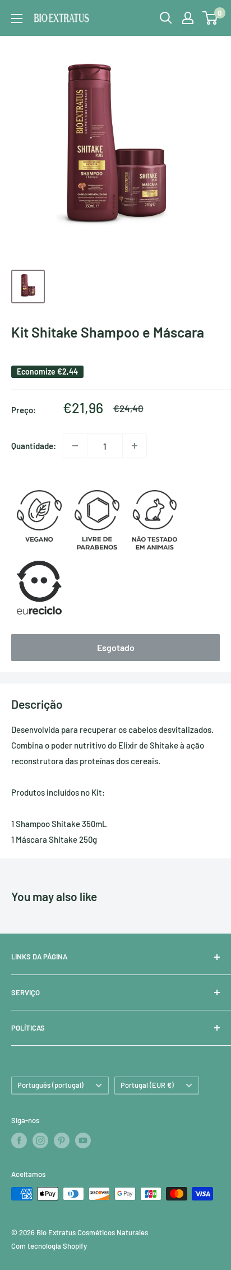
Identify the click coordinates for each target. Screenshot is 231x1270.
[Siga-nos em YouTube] (83, 1140)
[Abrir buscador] (166, 18)
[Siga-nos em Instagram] (40, 1140)
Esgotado (116, 647)
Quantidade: (33, 446)
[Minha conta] (187, 18)
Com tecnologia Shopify (49, 1245)
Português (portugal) (50, 1084)
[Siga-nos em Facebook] (19, 1140)
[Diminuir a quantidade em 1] (75, 446)
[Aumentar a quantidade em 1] (134, 446)
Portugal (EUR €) (147, 1084)
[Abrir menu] (16, 18)
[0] (211, 18)
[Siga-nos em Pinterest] (62, 1140)
